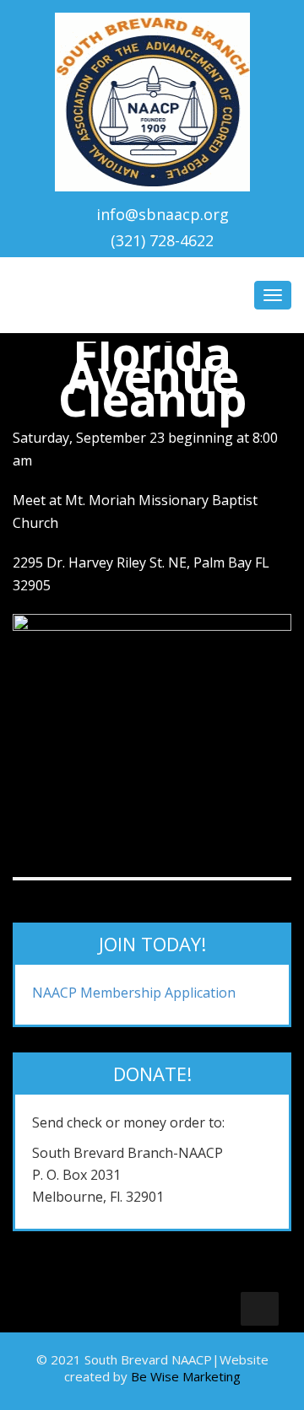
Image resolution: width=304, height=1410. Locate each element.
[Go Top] (260, 1309)
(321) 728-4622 (162, 240)
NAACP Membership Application (134, 992)
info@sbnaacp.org (162, 214)
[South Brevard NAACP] (152, 98)
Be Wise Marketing (186, 1376)
